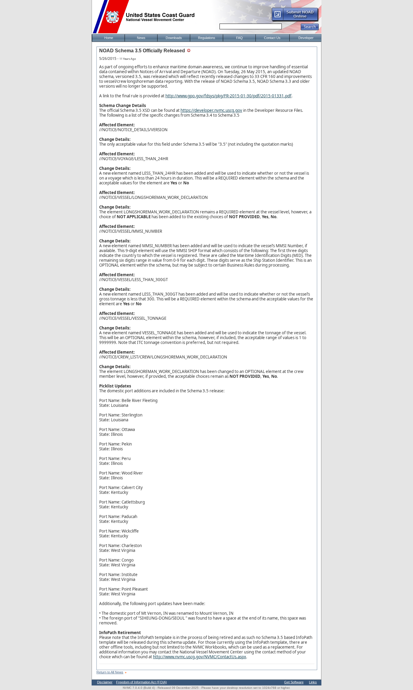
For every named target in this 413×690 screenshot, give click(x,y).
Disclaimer (104, 682)
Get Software (294, 682)
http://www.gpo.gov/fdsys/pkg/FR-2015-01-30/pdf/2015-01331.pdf (228, 96)
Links (313, 682)
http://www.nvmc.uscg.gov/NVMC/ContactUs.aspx (199, 656)
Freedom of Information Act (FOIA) (141, 682)
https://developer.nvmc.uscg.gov (211, 110)
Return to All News (109, 672)
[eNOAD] (295, 21)
